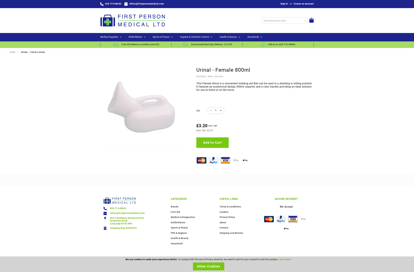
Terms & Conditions (230, 206)
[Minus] (210, 110)
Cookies (224, 212)
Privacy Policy (227, 217)
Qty (198, 110)
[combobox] (285, 20)
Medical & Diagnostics (183, 217)
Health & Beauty (179, 238)
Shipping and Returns (231, 233)
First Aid (175, 212)
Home (13, 52)
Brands (175, 206)
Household (177, 243)
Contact (224, 227)
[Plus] (221, 110)
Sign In (284, 3)
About (223, 222)
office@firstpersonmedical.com (146, 3)
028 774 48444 (113, 3)
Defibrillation (178, 222)
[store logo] (132, 21)
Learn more (284, 259)
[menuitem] (109, 37)
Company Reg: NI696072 (123, 228)
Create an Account (304, 3)
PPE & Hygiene (179, 233)
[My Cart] (311, 20)
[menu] (207, 37)
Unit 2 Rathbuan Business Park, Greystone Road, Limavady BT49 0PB (127, 221)
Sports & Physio (179, 227)
